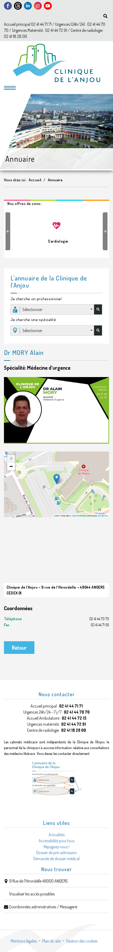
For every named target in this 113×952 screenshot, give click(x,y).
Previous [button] (8, 231)
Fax (56, 625)
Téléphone (56, 619)
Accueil (35, 179)
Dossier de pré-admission (56, 852)
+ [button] (11, 458)
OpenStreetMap (79, 515)
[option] (56, 230)
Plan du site (51, 941)
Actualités (57, 834)
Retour (19, 647)
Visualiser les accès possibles (32, 893)
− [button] (11, 466)
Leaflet (57, 515)
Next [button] (105, 231)
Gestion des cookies (81, 941)
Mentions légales (24, 941)
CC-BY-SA (103, 515)
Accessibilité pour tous (56, 840)
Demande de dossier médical (56, 858)
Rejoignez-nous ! (56, 846)
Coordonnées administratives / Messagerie (43, 906)
